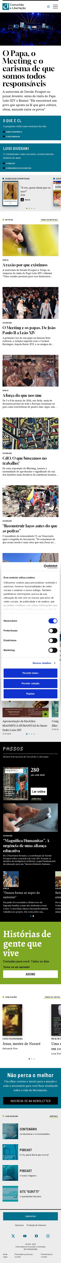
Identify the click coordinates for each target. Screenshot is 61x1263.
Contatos (30, 1216)
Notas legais (5, 1255)
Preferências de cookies (46, 1255)
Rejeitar (30, 693)
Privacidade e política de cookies (24, 1255)
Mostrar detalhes (42, 663)
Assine (30, 974)
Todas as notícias (49, 220)
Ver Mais (54, 1116)
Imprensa (19, 1225)
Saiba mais (36, 798)
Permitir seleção (31, 683)
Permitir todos (30, 673)
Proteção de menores (36, 1225)
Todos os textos (52, 997)
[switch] (52, 630)
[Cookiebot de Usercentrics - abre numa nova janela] (43, 567)
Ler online (38, 791)
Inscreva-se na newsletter (30, 1101)
